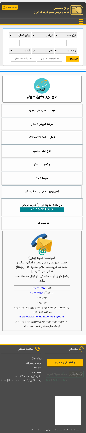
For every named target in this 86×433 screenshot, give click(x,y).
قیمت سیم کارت (61, 430)
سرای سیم (12, 7)
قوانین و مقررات (33, 363)
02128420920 (22, 376)
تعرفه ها (37, 367)
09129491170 (39, 288)
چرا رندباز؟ (36, 358)
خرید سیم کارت (77, 430)
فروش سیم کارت (44, 430)
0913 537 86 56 (42, 97)
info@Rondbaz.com (13, 380)
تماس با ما (36, 372)
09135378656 (38, 137)
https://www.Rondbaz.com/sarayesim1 (42, 317)
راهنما (32, 430)
